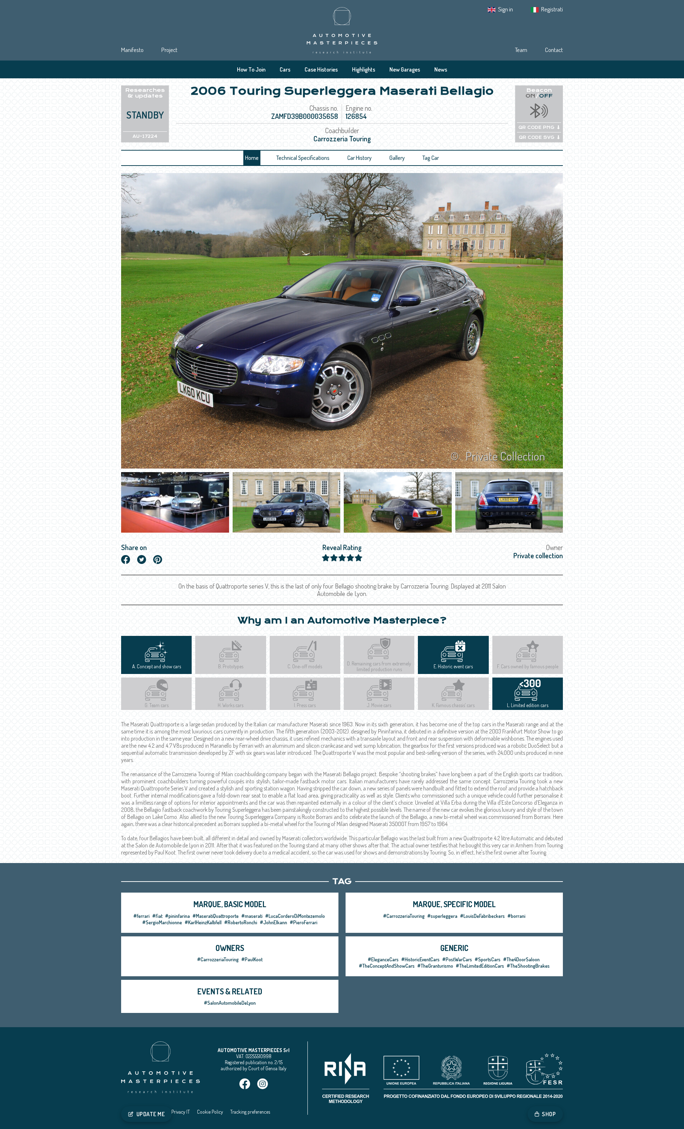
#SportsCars (488, 959)
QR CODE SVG (536, 137)
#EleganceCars (383, 959)
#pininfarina (177, 916)
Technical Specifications (303, 157)
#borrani (516, 916)
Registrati (552, 9)
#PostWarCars (457, 959)
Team (521, 49)
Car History (359, 157)
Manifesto (132, 49)
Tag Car (431, 157)
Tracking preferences (250, 1112)
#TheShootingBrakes (528, 966)
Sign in (505, 9)
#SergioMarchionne (162, 922)
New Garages (404, 69)
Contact (554, 49)
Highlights (363, 69)
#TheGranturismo (435, 966)
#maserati (252, 916)
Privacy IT (180, 1112)
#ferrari (141, 916)
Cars (285, 69)
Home (252, 157)
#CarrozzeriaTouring (404, 916)
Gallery (397, 157)
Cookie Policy (210, 1112)
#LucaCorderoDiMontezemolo (295, 916)
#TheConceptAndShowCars (387, 966)
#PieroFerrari (303, 922)
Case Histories (321, 69)
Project (169, 49)
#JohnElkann (273, 922)
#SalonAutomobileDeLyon (230, 1003)
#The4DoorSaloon (521, 959)
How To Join (251, 69)
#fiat (157, 916)
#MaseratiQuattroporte (215, 916)
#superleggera (442, 916)
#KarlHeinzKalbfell (203, 922)
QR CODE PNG (536, 127)
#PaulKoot (252, 959)
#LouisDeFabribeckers (482, 916)
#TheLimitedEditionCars (480, 966)
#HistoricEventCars (420, 959)
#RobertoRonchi (240, 922)
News (440, 69)
